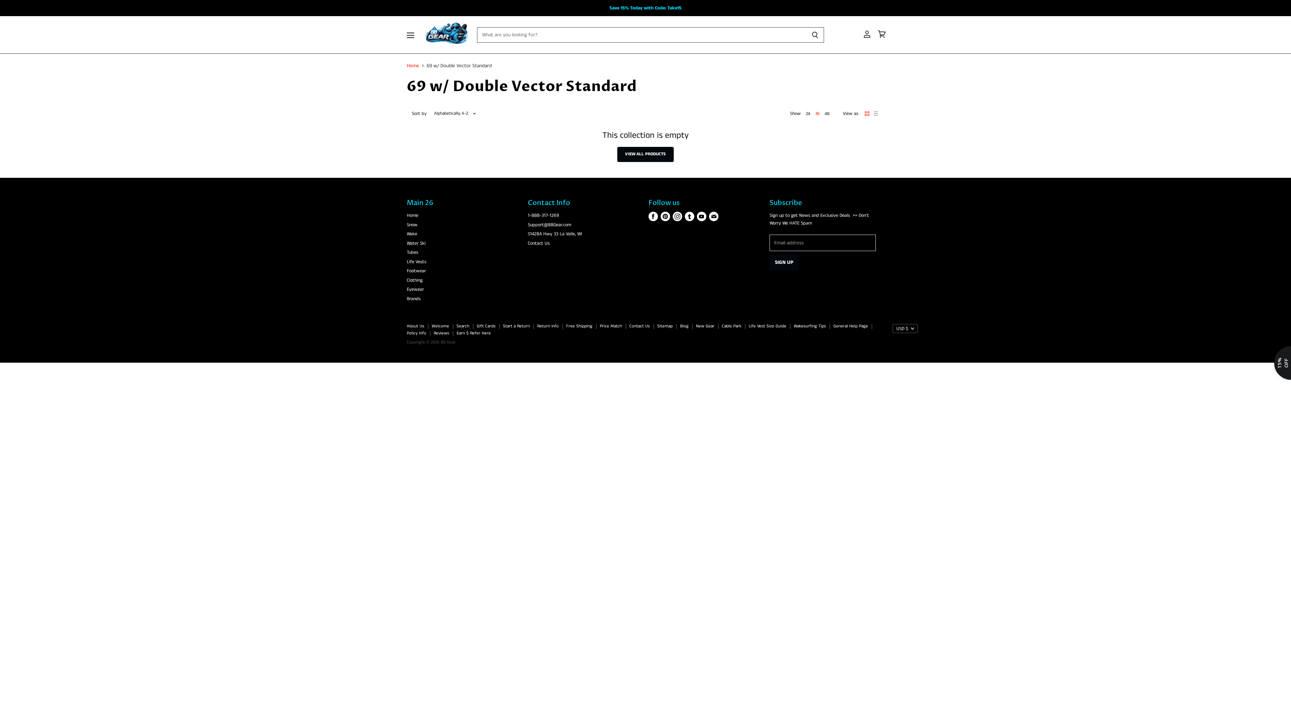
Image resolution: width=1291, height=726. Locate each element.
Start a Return (516, 326)
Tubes (412, 252)
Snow (412, 224)
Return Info (548, 326)
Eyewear (415, 289)
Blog (684, 326)
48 (827, 114)
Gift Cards (486, 326)
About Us (415, 326)
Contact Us (539, 243)
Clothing (415, 280)
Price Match (611, 326)
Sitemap (665, 326)
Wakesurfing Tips (810, 326)
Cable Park (731, 326)
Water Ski (416, 243)
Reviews (441, 333)
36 (817, 114)
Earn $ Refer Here (474, 333)
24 (808, 114)
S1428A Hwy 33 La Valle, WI (555, 234)
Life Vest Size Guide (767, 326)
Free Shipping (579, 326)
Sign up (784, 262)
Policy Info (416, 333)
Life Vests (416, 261)
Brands (414, 298)
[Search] (815, 35)
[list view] (875, 113)
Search (463, 326)
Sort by (419, 113)
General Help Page (850, 326)
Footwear (416, 271)
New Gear (705, 326)
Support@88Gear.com (549, 224)
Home (413, 66)
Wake (412, 234)
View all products (645, 154)
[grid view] (867, 113)
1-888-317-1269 (543, 215)
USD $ (902, 328)
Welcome (440, 326)
